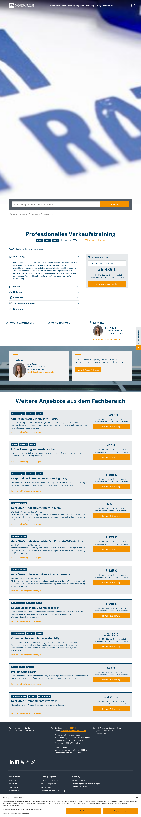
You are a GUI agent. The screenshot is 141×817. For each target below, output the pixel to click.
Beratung (90, 5)
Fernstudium (46, 787)
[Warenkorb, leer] (135, 5)
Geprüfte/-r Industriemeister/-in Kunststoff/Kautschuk (47, 541)
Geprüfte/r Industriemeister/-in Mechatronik (40, 574)
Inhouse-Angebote (48, 784)
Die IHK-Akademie (57, 5)
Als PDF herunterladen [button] (91, 240)
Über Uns (13, 780)
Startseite (13, 214)
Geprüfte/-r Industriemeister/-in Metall (36, 508)
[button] (103, 240)
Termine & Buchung (111, 426)
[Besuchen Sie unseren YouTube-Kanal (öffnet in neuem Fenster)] (22, 762)
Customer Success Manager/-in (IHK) (35, 638)
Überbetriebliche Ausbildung (53, 791)
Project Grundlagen (24, 671)
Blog (99, 5)
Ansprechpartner (79, 780)
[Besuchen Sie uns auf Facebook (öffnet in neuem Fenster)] (17, 762)
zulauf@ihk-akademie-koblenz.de (106, 339)
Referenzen (14, 791)
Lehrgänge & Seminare (50, 780)
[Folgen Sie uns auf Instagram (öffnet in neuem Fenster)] (27, 762)
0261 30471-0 (70, 728)
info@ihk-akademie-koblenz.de (73, 730)
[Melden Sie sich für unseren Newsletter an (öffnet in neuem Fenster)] (33, 762)
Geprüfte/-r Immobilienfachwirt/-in (34, 701)
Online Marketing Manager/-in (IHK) (34, 418)
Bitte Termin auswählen (107, 284)
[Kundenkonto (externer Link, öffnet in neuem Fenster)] (131, 5)
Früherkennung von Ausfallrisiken (33, 449)
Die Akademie (15, 777)
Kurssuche (23, 214)
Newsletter (108, 5)
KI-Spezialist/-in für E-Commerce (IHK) (35, 608)
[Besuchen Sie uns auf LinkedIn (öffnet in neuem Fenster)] (12, 762)
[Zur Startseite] (24, 5)
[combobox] (56, 204)
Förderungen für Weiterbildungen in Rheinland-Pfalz (86, 785)
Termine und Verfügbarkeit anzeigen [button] (26, 432)
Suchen (114, 204)
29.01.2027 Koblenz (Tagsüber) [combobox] (102, 263)
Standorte (13, 787)
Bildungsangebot (75, 5)
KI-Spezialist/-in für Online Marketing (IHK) (39, 478)
